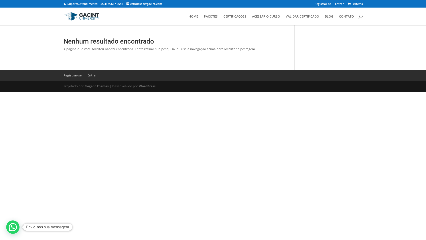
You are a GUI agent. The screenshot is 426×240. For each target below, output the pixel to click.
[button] (13, 227)
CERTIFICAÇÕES (234, 16)
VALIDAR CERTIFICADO (302, 16)
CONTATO (346, 16)
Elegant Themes (97, 86)
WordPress (147, 86)
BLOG (329, 16)
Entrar (339, 4)
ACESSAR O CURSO (266, 16)
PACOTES (211, 16)
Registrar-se (323, 4)
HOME (193, 16)
